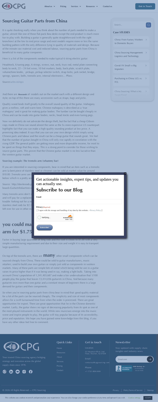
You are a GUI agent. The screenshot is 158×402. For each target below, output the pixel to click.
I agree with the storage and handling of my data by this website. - (70, 210)
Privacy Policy (95, 210)
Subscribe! (44, 228)
